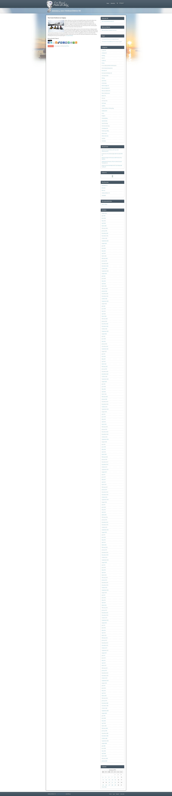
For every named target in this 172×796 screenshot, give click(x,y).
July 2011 (103, 655)
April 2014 (104, 572)
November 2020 (105, 374)
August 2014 (104, 562)
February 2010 (105, 698)
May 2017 (104, 479)
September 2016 (105, 499)
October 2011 (104, 648)
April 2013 (104, 602)
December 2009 (105, 703)
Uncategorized (105, 128)
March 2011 (104, 665)
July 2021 (103, 354)
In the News (104, 83)
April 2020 (104, 391)
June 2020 (104, 386)
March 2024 (104, 286)
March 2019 (104, 424)
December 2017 (105, 462)
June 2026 (104, 218)
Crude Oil (104, 60)
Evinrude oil (104, 70)
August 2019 (104, 411)
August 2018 (104, 441)
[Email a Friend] (54, 43)
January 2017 (104, 489)
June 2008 (104, 748)
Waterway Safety (105, 130)
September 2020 (105, 379)
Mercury (103, 190)
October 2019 (104, 406)
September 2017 (105, 469)
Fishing (103, 78)
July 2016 (103, 504)
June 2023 (104, 308)
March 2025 (104, 256)
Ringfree (103, 115)
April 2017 (104, 482)
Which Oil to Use (105, 135)
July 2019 (103, 414)
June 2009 (104, 718)
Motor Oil (103, 95)
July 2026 (103, 215)
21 (112, 782)
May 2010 (104, 690)
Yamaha (103, 138)
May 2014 (104, 570)
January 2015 (104, 549)
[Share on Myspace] (66, 43)
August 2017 (104, 472)
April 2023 (104, 313)
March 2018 (104, 454)
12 (106, 780)
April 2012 (104, 632)
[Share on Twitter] (51, 43)
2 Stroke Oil (104, 53)
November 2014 (105, 555)
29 (115, 785)
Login (114, 794)
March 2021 (104, 364)
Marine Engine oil (105, 85)
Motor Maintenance (106, 93)
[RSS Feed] (76, 43)
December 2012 (105, 612)
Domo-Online (104, 204)
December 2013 (105, 582)
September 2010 (105, 680)
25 (103, 785)
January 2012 (104, 640)
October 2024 (104, 268)
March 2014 (104, 575)
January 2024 (104, 291)
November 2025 (105, 235)
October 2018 (104, 436)
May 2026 (104, 220)
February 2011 (105, 668)
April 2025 (104, 253)
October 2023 (104, 298)
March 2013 (104, 605)
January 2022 (104, 343)
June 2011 (104, 658)
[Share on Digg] (61, 43)
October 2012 (104, 617)
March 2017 (104, 484)
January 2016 (104, 519)
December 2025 (105, 233)
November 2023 (105, 296)
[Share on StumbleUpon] (69, 43)
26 (106, 785)
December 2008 (105, 733)
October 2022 (104, 328)
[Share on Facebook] (49, 43)
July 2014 (103, 565)
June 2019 (104, 416)
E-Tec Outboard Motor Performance (109, 65)
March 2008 (104, 755)
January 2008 (104, 761)
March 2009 (104, 725)
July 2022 (103, 336)
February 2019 (105, 426)
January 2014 (104, 580)
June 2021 (104, 356)
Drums (103, 63)
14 (112, 780)
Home (108, 3)
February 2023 (105, 318)
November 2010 (105, 675)
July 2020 (103, 384)
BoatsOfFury (66, 46)
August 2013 (104, 592)
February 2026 (105, 228)
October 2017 (104, 467)
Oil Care (103, 98)
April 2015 (104, 542)
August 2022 (104, 333)
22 (115, 782)
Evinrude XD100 (105, 75)
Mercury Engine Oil (105, 88)
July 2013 (103, 595)
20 (109, 782)
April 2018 (104, 451)
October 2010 (104, 678)
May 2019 (104, 419)
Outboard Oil (104, 110)
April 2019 (104, 421)
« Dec (103, 787)
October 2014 (104, 557)
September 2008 (105, 740)
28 (112, 785)
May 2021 (104, 359)
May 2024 (104, 281)
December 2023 (105, 293)
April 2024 (104, 283)
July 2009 (103, 715)
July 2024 (103, 276)
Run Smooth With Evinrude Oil (108, 21)
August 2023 (104, 303)
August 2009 (104, 713)
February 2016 (105, 517)
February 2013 (105, 607)
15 (115, 780)
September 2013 (105, 590)
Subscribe (113, 3)
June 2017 (104, 477)
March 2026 (104, 225)
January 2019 (104, 429)
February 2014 (105, 577)
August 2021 (104, 351)
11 (103, 780)
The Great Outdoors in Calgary (57, 18)
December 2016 (105, 492)
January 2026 (104, 230)
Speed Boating (105, 123)
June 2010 (104, 688)
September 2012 (105, 620)
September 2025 (105, 240)
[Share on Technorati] (74, 43)
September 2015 (105, 529)
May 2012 (104, 630)
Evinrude (103, 187)
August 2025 (104, 243)
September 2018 (105, 439)
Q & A (103, 113)
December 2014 (105, 552)
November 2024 (105, 266)
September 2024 (105, 271)
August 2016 (104, 502)
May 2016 (104, 509)
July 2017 (103, 474)
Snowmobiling (105, 118)
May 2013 (104, 600)
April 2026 (104, 223)
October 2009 (104, 708)
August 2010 (104, 683)
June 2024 (104, 278)
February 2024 (105, 288)
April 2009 (104, 723)
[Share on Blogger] (56, 43)
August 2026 (104, 213)
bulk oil (103, 58)
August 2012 (104, 622)
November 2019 (105, 404)
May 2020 (104, 389)
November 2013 (105, 585)
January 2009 (104, 730)
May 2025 (104, 251)
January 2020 (104, 399)
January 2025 (104, 261)
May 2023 (104, 311)
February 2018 (105, 457)
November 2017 (105, 464)
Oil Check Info (104, 100)
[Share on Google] (64, 43)
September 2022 (105, 331)
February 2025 (105, 258)
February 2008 (105, 758)
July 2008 (103, 745)
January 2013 (104, 610)
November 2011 (105, 645)
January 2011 (104, 670)
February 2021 (105, 366)
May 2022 (104, 341)
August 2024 (104, 273)
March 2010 (104, 695)
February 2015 (105, 547)
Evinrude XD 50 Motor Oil (107, 73)
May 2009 (104, 720)
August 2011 (104, 652)
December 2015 (105, 522)
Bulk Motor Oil (104, 185)
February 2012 (105, 637)
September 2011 (105, 650)
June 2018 (104, 446)
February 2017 (105, 487)
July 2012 (103, 625)
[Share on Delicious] (59, 43)
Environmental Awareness (107, 68)
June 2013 (104, 597)
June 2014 (104, 567)
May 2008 (104, 751)
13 (109, 780)
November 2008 (105, 735)
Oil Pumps (104, 103)
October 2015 (104, 527)
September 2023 (105, 301)
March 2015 (104, 544)
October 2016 (104, 497)
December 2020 (105, 371)
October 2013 (104, 587)
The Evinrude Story (106, 125)
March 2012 (104, 635)
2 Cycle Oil (104, 50)
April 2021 (104, 361)
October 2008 (104, 738)
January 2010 (104, 700)
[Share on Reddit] (71, 43)
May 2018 (104, 449)
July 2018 (103, 444)
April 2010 (104, 693)
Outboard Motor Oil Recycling (108, 108)
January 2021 (104, 369)
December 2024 (105, 263)
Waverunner (104, 133)
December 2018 (105, 431)
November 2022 (105, 326)
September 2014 (105, 560)
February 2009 (105, 728)
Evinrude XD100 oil (69, 35)
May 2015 (104, 539)
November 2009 (105, 705)
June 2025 (104, 248)
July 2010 (103, 685)
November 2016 (105, 494)
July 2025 (103, 245)
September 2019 (105, 409)
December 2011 (105, 642)
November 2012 (105, 615)
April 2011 (104, 663)
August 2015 (104, 532)
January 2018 (104, 459)
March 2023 (104, 316)
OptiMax (103, 105)
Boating (103, 55)
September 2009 (105, 710)
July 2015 (103, 534)
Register (117, 794)
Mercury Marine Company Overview (109, 30)
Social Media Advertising (61, 794)
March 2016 (104, 514)
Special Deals (104, 120)
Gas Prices (104, 80)
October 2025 (104, 238)
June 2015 (104, 537)
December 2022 (105, 323)
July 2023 (103, 306)
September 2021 (105, 348)
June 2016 (104, 507)
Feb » (106, 787)
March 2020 (104, 394)
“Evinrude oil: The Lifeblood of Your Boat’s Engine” (112, 41)
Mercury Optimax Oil (106, 90)
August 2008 (104, 743)
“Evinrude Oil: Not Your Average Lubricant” (110, 39)
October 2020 (104, 376)
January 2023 (104, 321)
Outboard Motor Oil (106, 193)
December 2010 (105, 673)
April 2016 (104, 512)
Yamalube (104, 141)
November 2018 (105, 434)
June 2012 (104, 627)
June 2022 (104, 338)
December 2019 (105, 401)
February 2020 (105, 396)
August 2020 (104, 381)
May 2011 (104, 660)
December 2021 (105, 346)
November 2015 (105, 524)
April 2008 (104, 753)
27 (109, 785)
